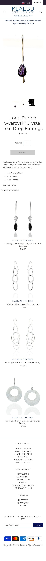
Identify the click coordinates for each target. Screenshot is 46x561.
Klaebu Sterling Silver (23, 240)
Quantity (19, 143)
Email (24, 505)
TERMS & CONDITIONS (23, 460)
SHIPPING (23, 482)
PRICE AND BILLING (23, 488)
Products (16, 21)
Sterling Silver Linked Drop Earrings (23, 304)
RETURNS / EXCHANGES (23, 485)
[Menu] (4, 12)
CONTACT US (23, 474)
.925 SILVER (23, 457)
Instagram (24, 503)
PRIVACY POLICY (23, 462)
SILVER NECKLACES (23, 454)
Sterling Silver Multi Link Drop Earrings (23, 362)
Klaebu (22, 545)
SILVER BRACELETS (23, 451)
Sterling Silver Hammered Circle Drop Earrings (23, 422)
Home (8, 21)
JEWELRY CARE (23, 480)
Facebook (23, 500)
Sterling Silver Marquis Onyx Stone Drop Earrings (23, 244)
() (37, 2)
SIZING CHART (23, 477)
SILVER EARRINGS (23, 448)
